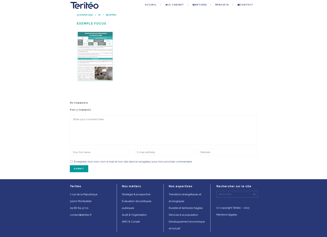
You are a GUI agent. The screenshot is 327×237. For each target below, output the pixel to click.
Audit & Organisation (134, 214)
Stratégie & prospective (136, 194)
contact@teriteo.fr (81, 214)
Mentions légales (226, 214)
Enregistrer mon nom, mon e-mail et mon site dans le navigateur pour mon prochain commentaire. (133, 161)
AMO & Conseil (131, 221)
